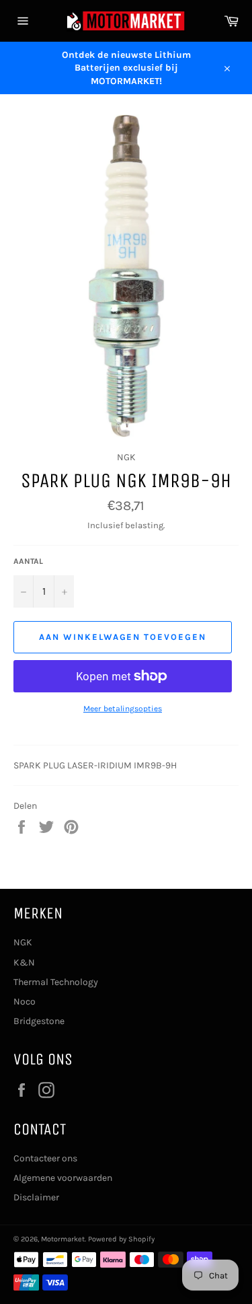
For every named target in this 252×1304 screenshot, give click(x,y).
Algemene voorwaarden (62, 1178)
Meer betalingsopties (122, 708)
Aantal (28, 561)
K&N (24, 962)
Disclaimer (36, 1197)
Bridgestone (39, 1021)
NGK (22, 942)
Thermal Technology (55, 982)
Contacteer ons (45, 1158)
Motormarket (63, 1239)
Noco (24, 1001)
